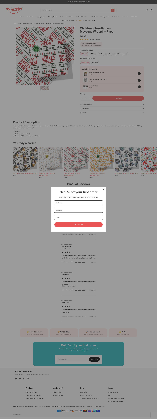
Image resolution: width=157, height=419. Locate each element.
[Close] (103, 189)
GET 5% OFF (78, 224)
